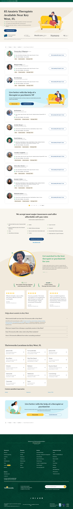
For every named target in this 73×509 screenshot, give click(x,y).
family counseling (9, 322)
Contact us (6, 476)
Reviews (5, 467)
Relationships (22, 461)
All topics (22, 467)
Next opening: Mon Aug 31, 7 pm (57, 183)
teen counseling (21, 322)
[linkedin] (42, 498)
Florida (14, 422)
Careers (5, 465)
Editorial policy (7, 461)
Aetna (54, 452)
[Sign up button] (65, 486)
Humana (54, 465)
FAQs (5, 458)
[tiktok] (30, 498)
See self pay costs (36, 242)
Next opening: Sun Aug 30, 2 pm (57, 169)
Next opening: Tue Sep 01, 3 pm (57, 68)
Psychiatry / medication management (43, 454)
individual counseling (27, 320)
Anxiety (6, 392)
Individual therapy (39, 452)
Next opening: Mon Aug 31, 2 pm (57, 81)
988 (6, 479)
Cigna (54, 461)
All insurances (55, 471)
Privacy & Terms (52, 503)
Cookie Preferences (53, 506)
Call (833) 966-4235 (10, 30)
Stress (21, 465)
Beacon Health (55, 458)
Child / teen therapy (40, 458)
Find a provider (14, 103)
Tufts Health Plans (56, 469)
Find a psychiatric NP (40, 467)
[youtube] (39, 498)
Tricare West (55, 463)
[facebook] (35, 498)
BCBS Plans (55, 456)
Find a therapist (39, 465)
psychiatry (28, 322)
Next (42, 205)
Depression (28, 392)
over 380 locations (9, 323)
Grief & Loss (22, 458)
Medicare (54, 467)
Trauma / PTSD (50, 392)
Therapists (9, 422)
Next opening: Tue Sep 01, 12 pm (57, 142)
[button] (43, 275)
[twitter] (37, 498)
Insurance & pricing (7, 454)
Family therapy (39, 461)
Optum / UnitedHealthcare (58, 454)
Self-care (21, 463)
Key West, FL (19, 422)
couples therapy (34, 320)
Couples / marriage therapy (41, 463)
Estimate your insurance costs (36, 239)
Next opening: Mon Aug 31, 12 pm (57, 114)
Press (5, 463)
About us (5, 452)
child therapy (14, 322)
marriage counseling (41, 320)
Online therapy (39, 456)
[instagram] (33, 498)
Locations (5, 456)
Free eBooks (22, 452)
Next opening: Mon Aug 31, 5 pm (57, 55)
